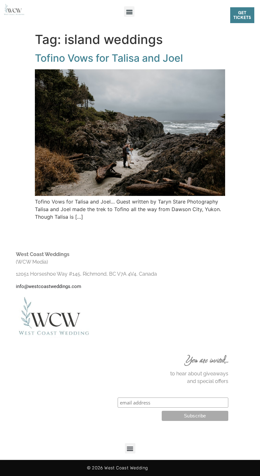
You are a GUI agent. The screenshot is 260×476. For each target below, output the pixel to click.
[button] (129, 11)
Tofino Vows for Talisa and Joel (109, 58)
